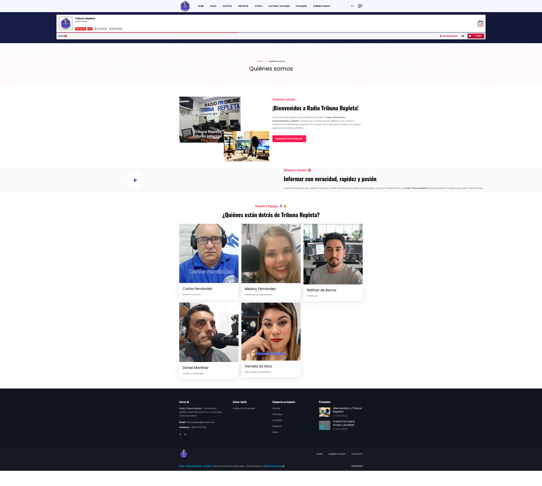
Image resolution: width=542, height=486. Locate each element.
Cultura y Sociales (279, 6)
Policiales (301, 6)
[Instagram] (185, 434)
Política (227, 6)
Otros (258, 6)
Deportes (243, 6)
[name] (185, 6)
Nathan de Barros (273, 466)
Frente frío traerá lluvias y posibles (344, 423)
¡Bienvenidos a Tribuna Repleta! (347, 409)
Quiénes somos (321, 6)
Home (201, 6)
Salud (213, 6)
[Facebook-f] (180, 434)
